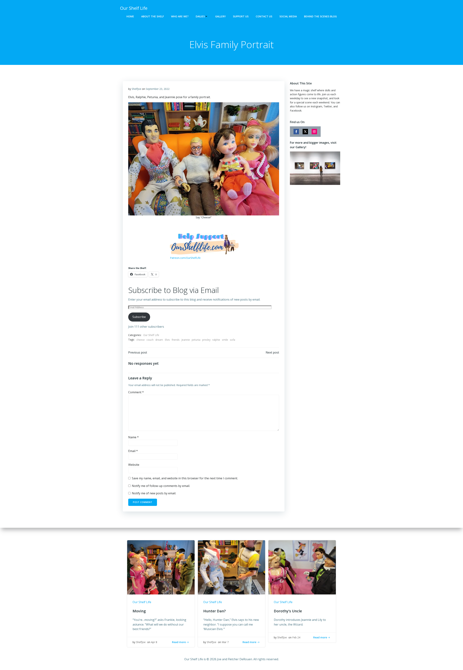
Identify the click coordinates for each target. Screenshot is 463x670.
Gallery (220, 16)
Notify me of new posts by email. (154, 493)
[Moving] (161, 567)
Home (130, 16)
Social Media (288, 16)
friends (176, 339)
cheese (140, 339)
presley (206, 339)
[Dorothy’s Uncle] (302, 567)
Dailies (200, 16)
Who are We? (179, 16)
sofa (232, 339)
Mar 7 (225, 642)
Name (133, 437)
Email (133, 451)
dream (159, 339)
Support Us (241, 16)
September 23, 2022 (157, 89)
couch (150, 339)
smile (225, 339)
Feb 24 (296, 637)
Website (133, 465)
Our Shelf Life (151, 335)
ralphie (216, 339)
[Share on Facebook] (296, 131)
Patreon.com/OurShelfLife (185, 258)
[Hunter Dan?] (231, 567)
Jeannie (185, 339)
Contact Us (264, 16)
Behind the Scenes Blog (320, 16)
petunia (196, 339)
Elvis (167, 339)
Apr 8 (154, 642)
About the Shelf (152, 16)
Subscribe (139, 317)
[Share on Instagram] (314, 131)
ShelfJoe (136, 89)
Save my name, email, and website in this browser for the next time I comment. (185, 478)
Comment (136, 392)
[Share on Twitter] (305, 131)
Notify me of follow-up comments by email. (161, 486)
